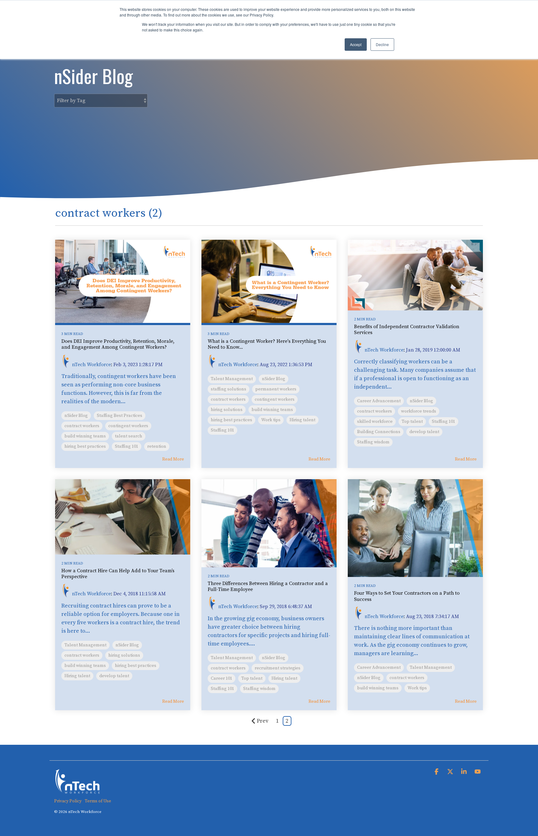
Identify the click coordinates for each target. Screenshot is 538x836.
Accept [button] (355, 44)
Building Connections (378, 432)
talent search (128, 436)
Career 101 (221, 678)
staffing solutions (228, 389)
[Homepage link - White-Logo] (77, 790)
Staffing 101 (126, 446)
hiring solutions (227, 410)
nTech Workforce (91, 364)
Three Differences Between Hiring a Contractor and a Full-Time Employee (268, 586)
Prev (262, 721)
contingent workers (128, 426)
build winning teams (85, 436)
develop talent (424, 432)
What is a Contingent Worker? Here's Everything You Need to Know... (267, 344)
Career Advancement (379, 401)
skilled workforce (375, 421)
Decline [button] (382, 44)
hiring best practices (85, 446)
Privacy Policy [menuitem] (68, 801)
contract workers (81, 426)
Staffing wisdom (373, 442)
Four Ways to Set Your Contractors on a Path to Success (407, 596)
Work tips (271, 420)
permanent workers (275, 389)
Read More (173, 459)
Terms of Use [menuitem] (98, 801)
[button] (437, 772)
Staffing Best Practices (119, 415)
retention (156, 446)
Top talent (412, 421)
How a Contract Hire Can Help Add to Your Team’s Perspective (117, 574)
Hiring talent (302, 420)
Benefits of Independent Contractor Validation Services (406, 330)
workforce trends (418, 411)
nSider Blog (76, 415)
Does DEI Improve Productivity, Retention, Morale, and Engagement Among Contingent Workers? (117, 344)
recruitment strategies (277, 668)
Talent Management (232, 379)
